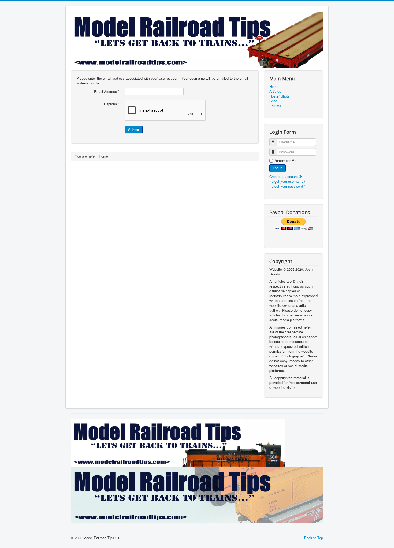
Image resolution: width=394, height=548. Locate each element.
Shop (273, 101)
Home (273, 86)
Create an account (284, 176)
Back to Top (313, 537)
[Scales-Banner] (197, 493)
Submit (133, 129)
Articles (275, 91)
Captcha (111, 104)
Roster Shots (279, 96)
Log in (277, 167)
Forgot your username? (287, 181)
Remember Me (285, 160)
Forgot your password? (287, 186)
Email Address (106, 91)
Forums (275, 105)
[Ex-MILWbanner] (178, 442)
